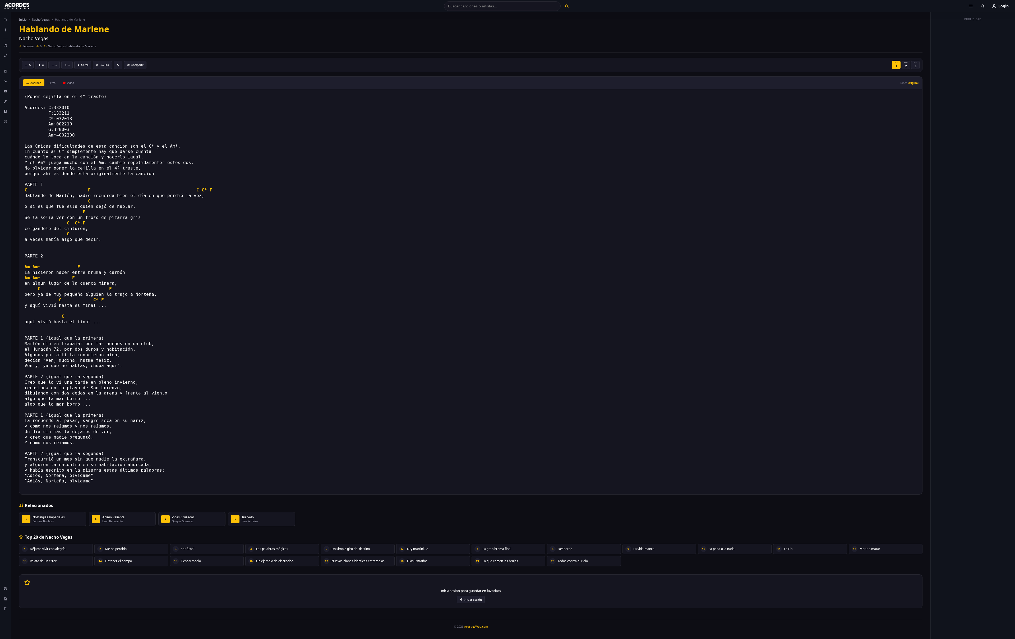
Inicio (23, 19)
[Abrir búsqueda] (982, 6)
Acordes (35, 82)
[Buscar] (566, 6)
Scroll (84, 65)
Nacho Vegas (41, 19)
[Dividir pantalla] (5, 121)
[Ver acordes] (5, 111)
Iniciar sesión (473, 600)
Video (70, 82)
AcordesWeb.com (476, 626)
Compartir (137, 65)
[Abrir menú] (971, 6)
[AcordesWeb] (23, 6)
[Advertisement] (973, 102)
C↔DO (104, 65)
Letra (52, 83)
